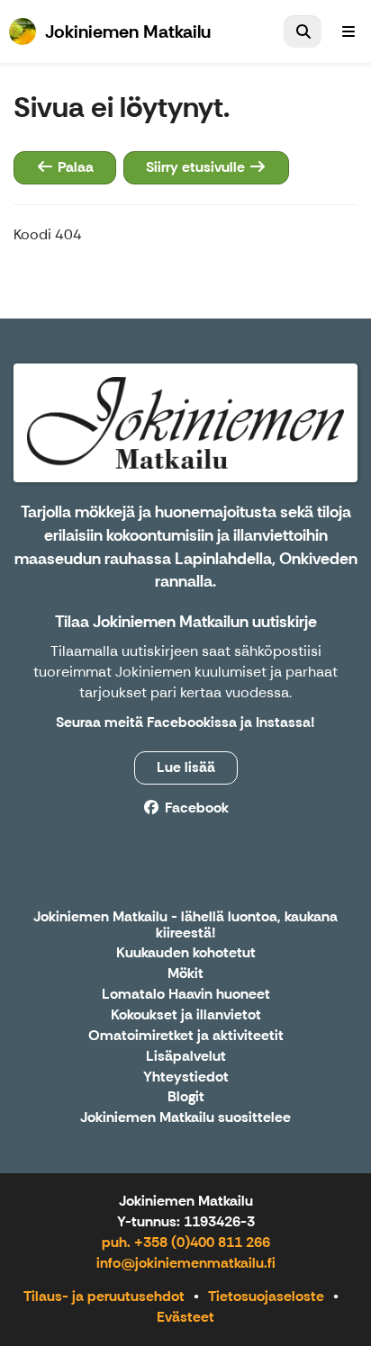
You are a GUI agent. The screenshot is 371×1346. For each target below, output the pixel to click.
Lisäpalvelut (186, 1056)
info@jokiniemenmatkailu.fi (186, 1262)
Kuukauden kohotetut (186, 953)
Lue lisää (186, 767)
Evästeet (185, 1316)
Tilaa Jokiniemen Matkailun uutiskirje (186, 622)
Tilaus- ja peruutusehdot (104, 1296)
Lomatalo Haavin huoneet (186, 994)
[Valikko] (348, 31)
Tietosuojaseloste (266, 1296)
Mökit (185, 974)
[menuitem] (302, 31)
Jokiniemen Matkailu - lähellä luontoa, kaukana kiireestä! (185, 925)
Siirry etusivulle (197, 166)
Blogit (185, 1097)
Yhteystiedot (186, 1077)
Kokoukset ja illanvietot (186, 1015)
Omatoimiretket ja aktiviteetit (186, 1036)
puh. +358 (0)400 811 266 (186, 1242)
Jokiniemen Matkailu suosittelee (185, 1117)
